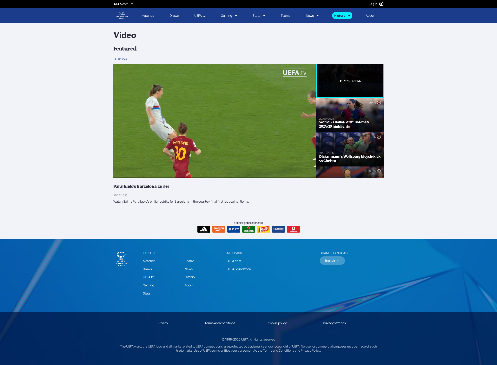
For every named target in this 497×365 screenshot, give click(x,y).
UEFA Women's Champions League (121, 15)
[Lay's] (263, 229)
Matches (149, 261)
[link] (147, 15)
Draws (147, 269)
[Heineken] (248, 229)
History (190, 277)
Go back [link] (122, 59)
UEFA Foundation (239, 269)
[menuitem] (150, 15)
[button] (228, 15)
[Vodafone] (293, 229)
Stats (146, 293)
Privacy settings (334, 323)
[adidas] (203, 229)
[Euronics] (278, 229)
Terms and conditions (220, 323)
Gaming (148, 285)
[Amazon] (218, 229)
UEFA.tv (148, 277)
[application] (214, 121)
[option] (350, 81)
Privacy (162, 323)
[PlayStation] (233, 229)
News (189, 269)
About (189, 285)
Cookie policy (277, 323)
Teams (189, 261)
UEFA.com (234, 261)
